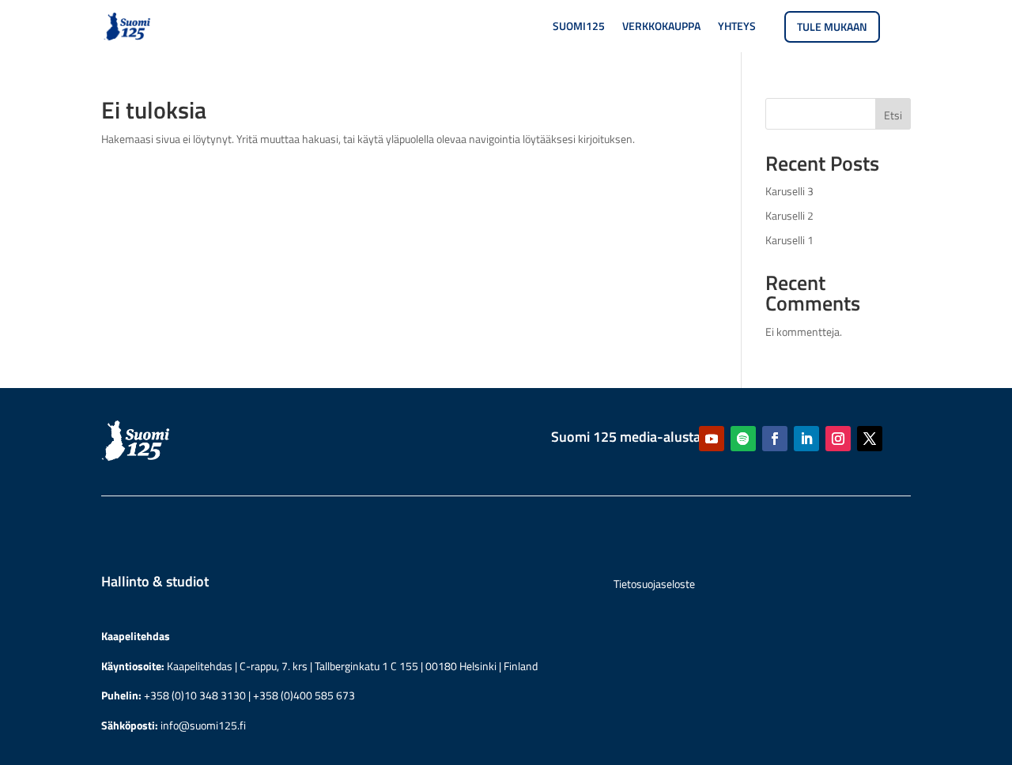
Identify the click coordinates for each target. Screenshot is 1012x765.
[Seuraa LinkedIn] (806, 438)
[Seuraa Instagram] (838, 438)
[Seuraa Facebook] (774, 438)
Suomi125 (579, 27)
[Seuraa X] (869, 438)
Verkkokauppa (661, 27)
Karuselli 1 (789, 240)
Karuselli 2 (789, 215)
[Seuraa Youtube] (711, 438)
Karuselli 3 (789, 191)
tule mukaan (832, 26)
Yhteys (737, 27)
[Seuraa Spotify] (743, 438)
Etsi (893, 115)
